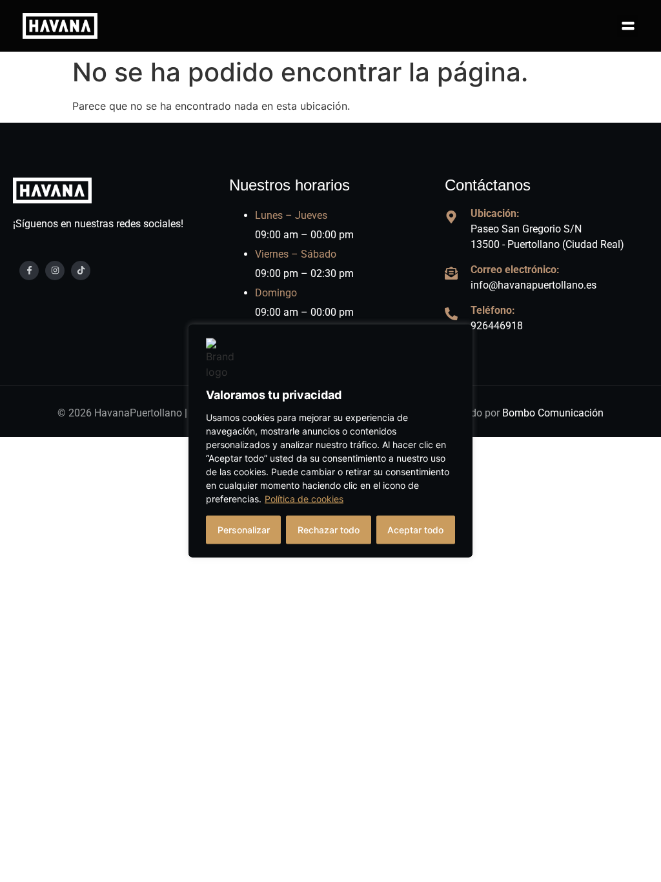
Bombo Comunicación (553, 413)
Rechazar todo (329, 529)
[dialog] (330, 441)
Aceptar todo (415, 529)
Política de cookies (304, 498)
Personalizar (244, 529)
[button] (627, 26)
